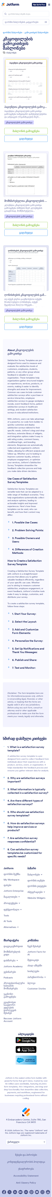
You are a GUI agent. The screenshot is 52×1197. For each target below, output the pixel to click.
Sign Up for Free (39, 4)
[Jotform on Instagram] (42, 1192)
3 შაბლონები (11, 53)
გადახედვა (26, 138)
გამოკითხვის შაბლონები (36, 32)
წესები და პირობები (26, 1154)
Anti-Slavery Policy (26, 1182)
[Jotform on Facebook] (4, 1192)
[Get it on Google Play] (26, 1040)
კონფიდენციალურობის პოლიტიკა (26, 1161)
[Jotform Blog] (26, 1192)
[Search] (5, 14)
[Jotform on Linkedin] (15, 1192)
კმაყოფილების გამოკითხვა (19, 122)
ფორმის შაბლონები (12, 32)
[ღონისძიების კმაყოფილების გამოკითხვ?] (26, 268)
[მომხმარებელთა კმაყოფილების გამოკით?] (26, 174)
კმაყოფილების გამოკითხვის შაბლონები (18, 43)
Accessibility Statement (26, 1175)
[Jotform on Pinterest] (31, 1192)
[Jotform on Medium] (20, 1192)
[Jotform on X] (10, 1192)
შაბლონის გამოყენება (26, 131)
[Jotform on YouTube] (37, 1192)
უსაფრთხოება (26, 1168)
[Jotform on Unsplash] (48, 1192)
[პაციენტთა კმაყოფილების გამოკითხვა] (26, 80)
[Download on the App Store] (26, 1049)
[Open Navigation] (49, 4)
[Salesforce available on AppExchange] (26, 1060)
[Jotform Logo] (10, 4)
